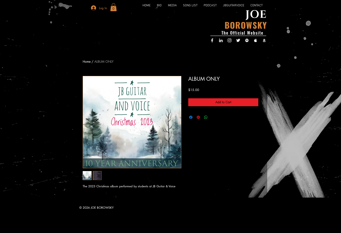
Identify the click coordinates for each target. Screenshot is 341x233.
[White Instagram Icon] (229, 40)
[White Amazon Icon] (264, 40)
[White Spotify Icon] (246, 40)
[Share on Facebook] (190, 117)
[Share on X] (213, 117)
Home (87, 62)
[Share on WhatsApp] (205, 117)
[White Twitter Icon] (238, 40)
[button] (113, 7)
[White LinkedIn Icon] (220, 40)
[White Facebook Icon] (212, 40)
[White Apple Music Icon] (255, 40)
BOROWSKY (246, 25)
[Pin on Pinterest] (198, 117)
